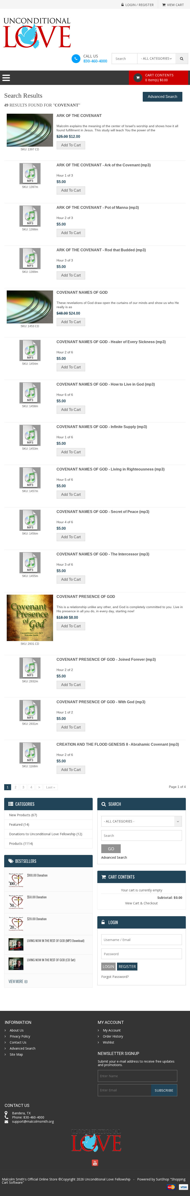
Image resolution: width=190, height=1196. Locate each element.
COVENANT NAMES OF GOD (82, 292)
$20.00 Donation (37, 918)
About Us (17, 1030)
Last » (50, 787)
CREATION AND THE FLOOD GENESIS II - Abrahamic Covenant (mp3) (118, 744)
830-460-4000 (95, 61)
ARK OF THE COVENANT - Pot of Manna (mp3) (98, 208)
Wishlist (108, 1042)
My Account (112, 1030)
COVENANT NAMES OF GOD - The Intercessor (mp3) (103, 554)
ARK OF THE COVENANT (79, 116)
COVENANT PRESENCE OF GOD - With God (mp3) (101, 702)
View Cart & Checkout (141, 903)
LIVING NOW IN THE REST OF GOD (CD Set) (51, 959)
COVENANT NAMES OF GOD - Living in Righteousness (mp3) (111, 469)
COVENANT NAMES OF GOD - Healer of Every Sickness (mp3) (111, 342)
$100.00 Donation (37, 875)
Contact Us (18, 1042)
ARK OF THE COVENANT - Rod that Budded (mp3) (101, 250)
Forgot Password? (115, 976)
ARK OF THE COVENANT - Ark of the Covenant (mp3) (104, 165)
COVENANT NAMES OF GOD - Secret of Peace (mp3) (103, 512)
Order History (113, 1036)
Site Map (16, 1054)
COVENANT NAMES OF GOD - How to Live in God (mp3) (106, 384)
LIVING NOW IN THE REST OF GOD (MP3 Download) (55, 940)
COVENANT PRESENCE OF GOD (86, 597)
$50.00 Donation (37, 896)
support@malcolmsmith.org (33, 1121)
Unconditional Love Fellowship (107, 1179)
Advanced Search (162, 97)
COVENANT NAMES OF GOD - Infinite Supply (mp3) (102, 427)
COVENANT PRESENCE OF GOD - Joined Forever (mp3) (106, 659)
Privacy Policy (20, 1036)
